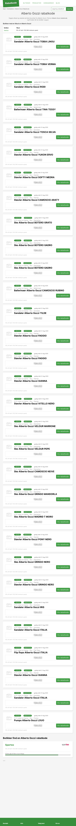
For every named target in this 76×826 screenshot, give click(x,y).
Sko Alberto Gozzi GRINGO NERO (32, 562)
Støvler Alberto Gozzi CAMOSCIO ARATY (36, 200)
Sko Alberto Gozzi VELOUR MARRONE (35, 426)
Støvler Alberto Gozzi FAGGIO (30, 335)
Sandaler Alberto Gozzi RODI (30, 86)
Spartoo (6, 30)
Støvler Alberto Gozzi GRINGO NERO (34, 584)
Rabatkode (11, 3)
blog (58, 3)
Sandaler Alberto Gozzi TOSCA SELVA (35, 132)
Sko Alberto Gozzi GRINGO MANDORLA (35, 494)
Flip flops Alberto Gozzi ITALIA (31, 652)
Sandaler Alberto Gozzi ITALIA (30, 630)
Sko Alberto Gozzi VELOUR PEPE (32, 448)
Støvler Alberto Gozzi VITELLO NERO (34, 403)
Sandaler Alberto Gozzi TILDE (30, 313)
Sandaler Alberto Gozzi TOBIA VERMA (35, 64)
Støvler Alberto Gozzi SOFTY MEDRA (34, 177)
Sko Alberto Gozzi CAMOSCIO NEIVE (34, 471)
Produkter (36, 3)
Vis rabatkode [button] (63, 47)
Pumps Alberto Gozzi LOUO (29, 720)
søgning (69, 9)
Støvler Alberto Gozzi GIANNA (30, 381)
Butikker (26, 3)
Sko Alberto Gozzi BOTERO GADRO (33, 245)
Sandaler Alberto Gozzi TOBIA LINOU (34, 41)
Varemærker (48, 3)
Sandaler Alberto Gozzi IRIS (29, 607)
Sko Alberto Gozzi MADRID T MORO (33, 516)
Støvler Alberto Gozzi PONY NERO (33, 539)
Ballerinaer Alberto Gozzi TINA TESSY (35, 109)
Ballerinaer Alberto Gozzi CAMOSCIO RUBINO (39, 290)
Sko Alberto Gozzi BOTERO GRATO (33, 222)
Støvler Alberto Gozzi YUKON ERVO (33, 154)
